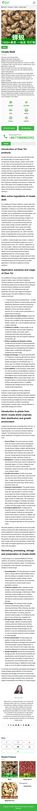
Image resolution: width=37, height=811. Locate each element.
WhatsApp (27, 128)
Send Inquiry (10, 128)
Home (4, 7)
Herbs (16, 7)
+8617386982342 (21, 137)
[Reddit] (18, 725)
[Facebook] (8, 725)
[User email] (28, 725)
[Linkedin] (13, 725)
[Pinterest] (16, 725)
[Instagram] (11, 725)
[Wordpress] (23, 725)
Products (10, 7)
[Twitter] (21, 725)
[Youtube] (26, 725)
